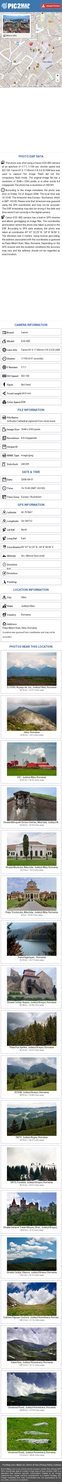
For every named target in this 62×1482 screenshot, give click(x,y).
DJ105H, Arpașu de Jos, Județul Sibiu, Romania (31, 687)
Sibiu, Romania (32, 732)
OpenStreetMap (55, 86)
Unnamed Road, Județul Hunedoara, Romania (32, 1407)
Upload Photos (53, 6)
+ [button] (58, 75)
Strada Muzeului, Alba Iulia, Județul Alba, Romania (32, 867)
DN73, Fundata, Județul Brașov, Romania (32, 1182)
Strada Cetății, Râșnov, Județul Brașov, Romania (32, 1272)
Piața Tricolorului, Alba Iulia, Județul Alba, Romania (31, 912)
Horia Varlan (33, 86)
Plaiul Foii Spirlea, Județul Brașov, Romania (32, 1047)
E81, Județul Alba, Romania (31, 777)
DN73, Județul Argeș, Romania (32, 1137)
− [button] (58, 80)
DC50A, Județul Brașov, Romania (32, 1092)
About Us (20, 1465)
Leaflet (13, 86)
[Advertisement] (31, 121)
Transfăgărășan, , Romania (32, 957)
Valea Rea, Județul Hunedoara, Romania (32, 1362)
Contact (57, 1465)
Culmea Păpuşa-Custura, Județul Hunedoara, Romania (31, 1317)
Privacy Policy (46, 1465)
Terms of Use (32, 1465)
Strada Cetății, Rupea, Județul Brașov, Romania (31, 1002)
